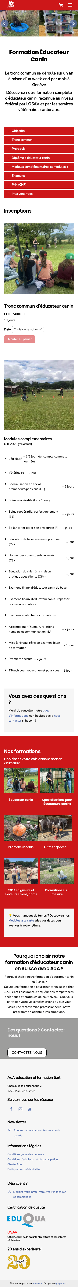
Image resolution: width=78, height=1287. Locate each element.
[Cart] (61, 5)
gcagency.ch (61, 1283)
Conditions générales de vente (25, 1154)
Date (7, 329)
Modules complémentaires (28, 439)
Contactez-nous (27, 1052)
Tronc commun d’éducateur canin (38, 306)
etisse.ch (37, 1283)
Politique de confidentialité (23, 1169)
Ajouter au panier (20, 339)
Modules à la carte (21, 920)
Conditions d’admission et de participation (32, 1159)
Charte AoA (14, 1164)
